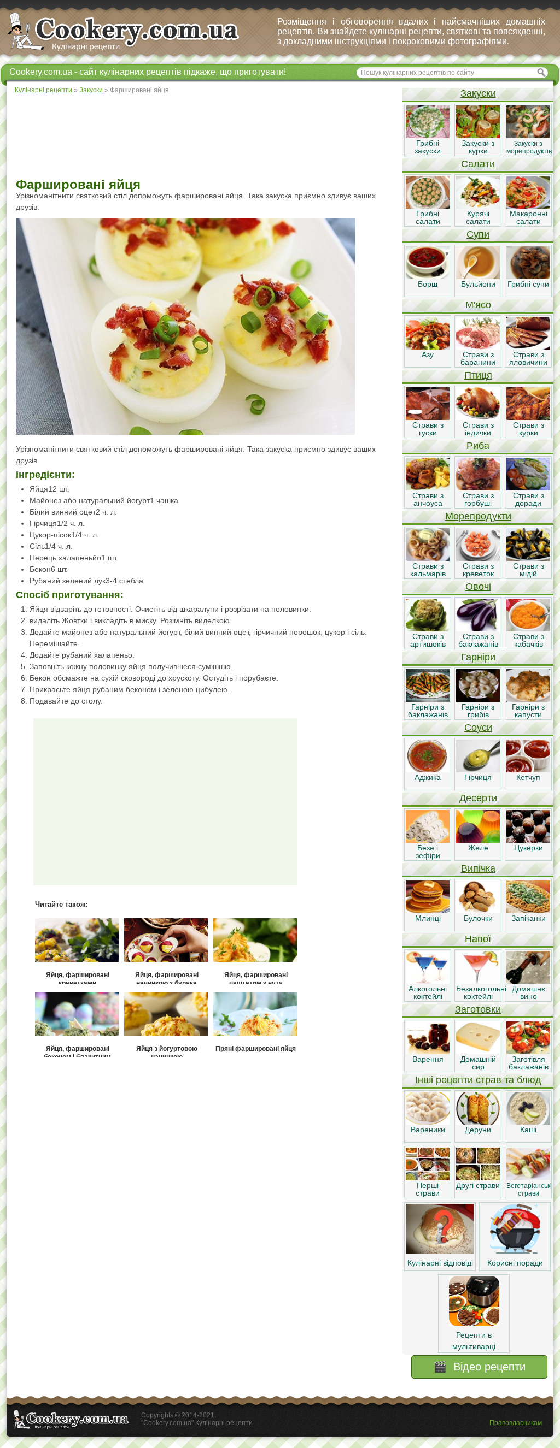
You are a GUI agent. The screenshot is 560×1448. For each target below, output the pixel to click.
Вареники (428, 1129)
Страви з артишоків (428, 640)
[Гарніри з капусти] (528, 699)
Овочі (478, 586)
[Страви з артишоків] (428, 628)
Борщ (428, 284)
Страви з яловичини (528, 358)
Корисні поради (515, 1262)
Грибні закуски (428, 147)
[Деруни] (478, 1122)
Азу (428, 354)
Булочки (478, 918)
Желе (478, 847)
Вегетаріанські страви (529, 1189)
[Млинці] (428, 910)
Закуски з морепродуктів (529, 147)
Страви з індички (478, 429)
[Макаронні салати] (528, 206)
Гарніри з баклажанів (428, 710)
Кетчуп (528, 777)
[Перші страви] (428, 1177)
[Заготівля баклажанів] (528, 1051)
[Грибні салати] (428, 206)
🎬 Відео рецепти (479, 1367)
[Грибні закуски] (428, 135)
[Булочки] (478, 910)
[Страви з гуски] (428, 417)
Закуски (478, 93)
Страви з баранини (477, 358)
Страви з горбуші (478, 499)
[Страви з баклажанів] (478, 628)
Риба (477, 445)
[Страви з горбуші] (478, 487)
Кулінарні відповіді (440, 1262)
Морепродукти (478, 516)
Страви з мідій (528, 570)
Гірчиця (478, 777)
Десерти (478, 798)
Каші (528, 1129)
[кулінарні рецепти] (133, 51)
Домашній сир (478, 1063)
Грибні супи (528, 284)
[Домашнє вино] (528, 981)
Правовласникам (515, 1423)
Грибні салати (428, 217)
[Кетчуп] (528, 769)
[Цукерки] (528, 840)
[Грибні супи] (528, 276)
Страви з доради (528, 499)
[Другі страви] (478, 1177)
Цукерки (528, 847)
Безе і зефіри (428, 851)
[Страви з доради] (528, 487)
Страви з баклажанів (478, 640)
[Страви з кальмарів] (428, 558)
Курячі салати (478, 217)
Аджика (428, 777)
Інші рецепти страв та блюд (478, 1079)
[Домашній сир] (478, 1051)
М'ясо (478, 304)
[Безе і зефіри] (428, 840)
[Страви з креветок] (478, 558)
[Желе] (478, 840)
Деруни (478, 1129)
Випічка (478, 868)
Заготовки (478, 1009)
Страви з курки (528, 429)
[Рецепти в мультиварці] (474, 1323)
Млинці (428, 918)
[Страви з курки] (528, 417)
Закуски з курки (478, 147)
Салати (478, 163)
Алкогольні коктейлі (428, 992)
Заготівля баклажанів (529, 1063)
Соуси (478, 727)
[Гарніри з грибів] (478, 699)
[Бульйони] (478, 276)
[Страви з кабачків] (528, 628)
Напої (478, 938)
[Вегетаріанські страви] (528, 1177)
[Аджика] (428, 769)
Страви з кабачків (528, 640)
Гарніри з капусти (528, 710)
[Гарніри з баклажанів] (428, 699)
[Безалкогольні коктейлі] (478, 981)
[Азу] (428, 346)
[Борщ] (428, 276)
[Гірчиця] (478, 769)
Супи (477, 234)
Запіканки (528, 918)
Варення (428, 1059)
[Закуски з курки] (478, 135)
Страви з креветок (478, 570)
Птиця (478, 375)
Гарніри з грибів (478, 710)
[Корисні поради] (515, 1251)
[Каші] (528, 1122)
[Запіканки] (528, 910)
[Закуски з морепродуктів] (528, 135)
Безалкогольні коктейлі (481, 992)
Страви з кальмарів (428, 570)
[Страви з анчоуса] (428, 487)
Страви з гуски (428, 429)
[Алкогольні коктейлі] (428, 981)
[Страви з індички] (478, 417)
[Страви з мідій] (528, 558)
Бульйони (478, 284)
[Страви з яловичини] (528, 346)
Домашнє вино (528, 992)
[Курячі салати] (478, 206)
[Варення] (428, 1051)
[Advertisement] (204, 136)
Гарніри (478, 657)
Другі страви (478, 1185)
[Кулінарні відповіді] (440, 1251)
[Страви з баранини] (478, 346)
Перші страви (428, 1189)
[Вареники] (428, 1122)
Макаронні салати (528, 217)
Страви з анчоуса (428, 499)
